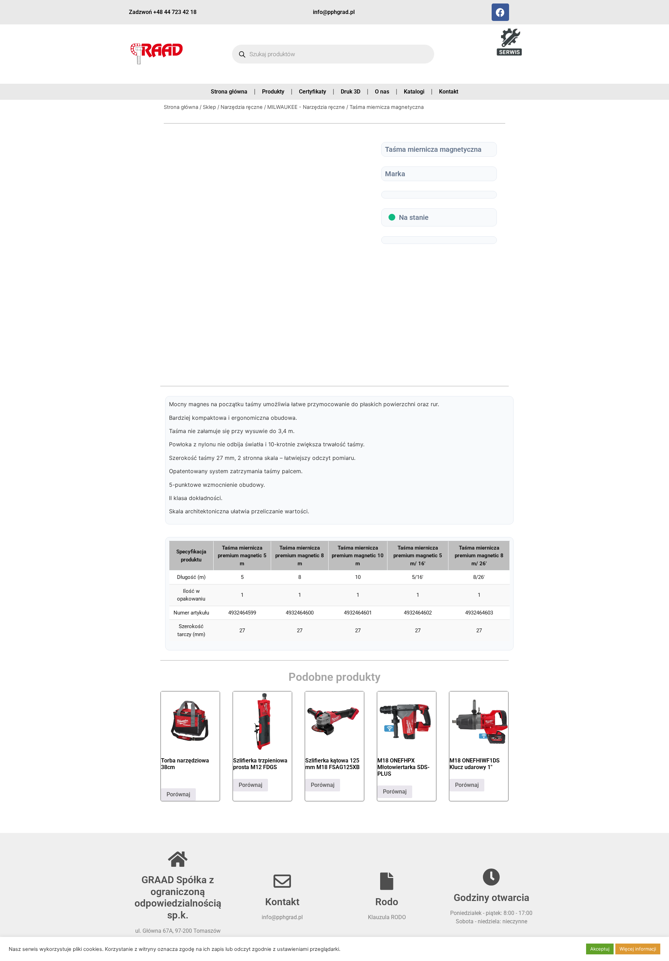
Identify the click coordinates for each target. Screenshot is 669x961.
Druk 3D (350, 91)
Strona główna (229, 91)
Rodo (386, 902)
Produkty (273, 91)
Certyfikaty (312, 91)
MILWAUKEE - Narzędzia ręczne (306, 107)
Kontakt (448, 91)
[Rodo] (386, 881)
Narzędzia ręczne (242, 107)
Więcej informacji (638, 949)
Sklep (209, 107)
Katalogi (414, 91)
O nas (382, 91)
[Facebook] (500, 12)
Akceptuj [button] (599, 949)
